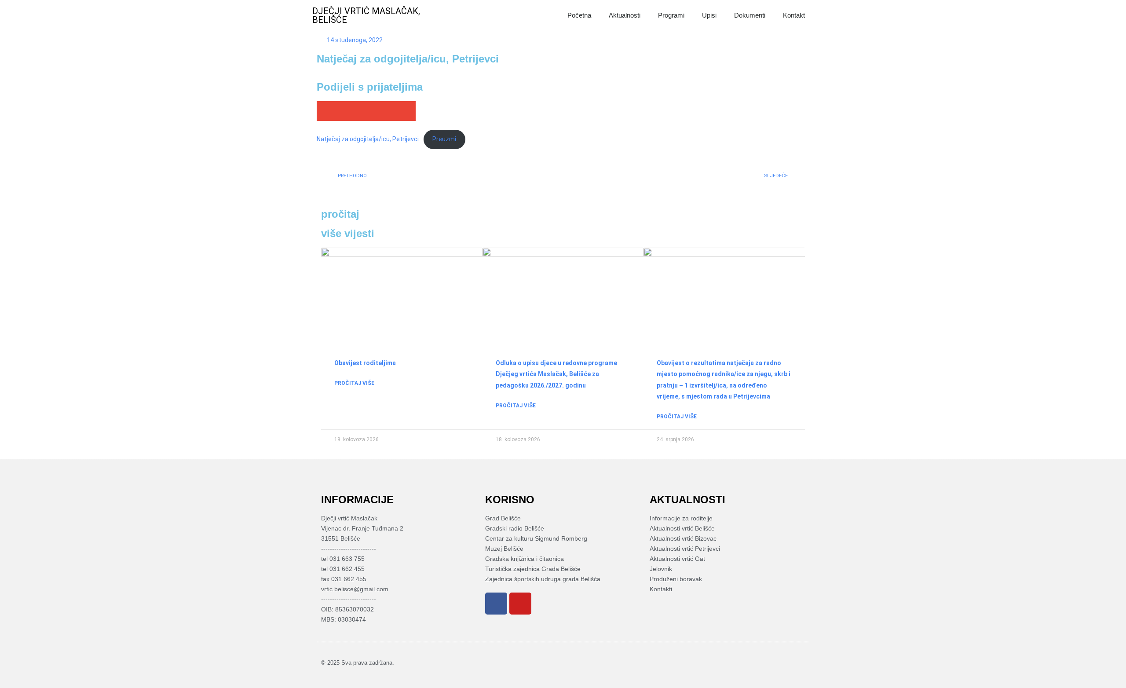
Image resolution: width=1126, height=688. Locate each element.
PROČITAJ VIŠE (354, 383)
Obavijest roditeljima (365, 362)
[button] (326, 111)
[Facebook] (496, 604)
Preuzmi (444, 139)
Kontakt (794, 15)
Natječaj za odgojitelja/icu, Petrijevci (368, 139)
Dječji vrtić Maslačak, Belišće (366, 15)
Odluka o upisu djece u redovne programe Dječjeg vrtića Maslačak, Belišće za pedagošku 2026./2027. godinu (556, 373)
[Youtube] (520, 604)
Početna (579, 15)
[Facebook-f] (787, 663)
